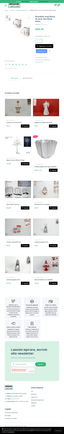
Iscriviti (40, 364)
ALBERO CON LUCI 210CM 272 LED (15, 160)
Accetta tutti (58, 430)
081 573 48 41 (25, 1)
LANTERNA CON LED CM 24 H (14, 122)
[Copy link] (26, 64)
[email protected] (14, 398)
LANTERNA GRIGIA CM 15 (41, 242)
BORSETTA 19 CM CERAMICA (42, 204)
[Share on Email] (22, 64)
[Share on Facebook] (6, 64)
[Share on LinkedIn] (16, 64)
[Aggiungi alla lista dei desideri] (50, 51)
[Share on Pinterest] (13, 64)
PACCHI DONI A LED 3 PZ (13, 204)
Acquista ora (41, 51)
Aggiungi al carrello (45, 46)
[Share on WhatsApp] (19, 64)
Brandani (41, 62)
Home (6, 10)
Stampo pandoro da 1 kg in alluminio (46, 166)
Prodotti (12, 10)
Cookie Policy (11, 432)
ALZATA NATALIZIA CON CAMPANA (44, 279)
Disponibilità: (39, 36)
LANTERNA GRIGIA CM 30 (13, 279)
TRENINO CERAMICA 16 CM (13, 242)
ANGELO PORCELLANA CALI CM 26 (43, 122)
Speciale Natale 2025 (22, 10)
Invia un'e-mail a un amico (11, 68)
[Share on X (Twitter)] (9, 64)
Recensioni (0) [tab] (27, 78)
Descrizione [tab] (14, 78)
